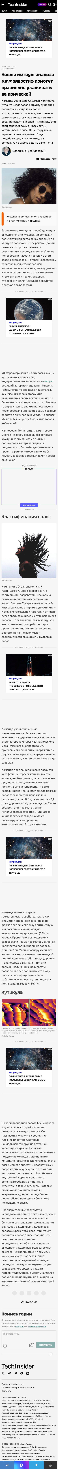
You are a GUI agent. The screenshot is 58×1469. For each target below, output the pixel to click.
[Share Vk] (7, 1465)
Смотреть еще (29, 505)
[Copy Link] (51, 1465)
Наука (13, 66)
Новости (5, 66)
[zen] (21, 1373)
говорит (48, 381)
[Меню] (3, 4)
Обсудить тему (48, 159)
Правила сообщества (12, 1384)
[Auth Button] (54, 4)
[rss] (3, 1373)
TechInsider (17, 4)
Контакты (6, 1391)
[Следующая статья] (29, 1354)
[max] (27, 1373)
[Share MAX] (21, 1465)
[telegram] (15, 1373)
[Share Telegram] (36, 1465)
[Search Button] (50, 4)
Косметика (10, 164)
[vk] (9, 1373)
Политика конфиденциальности (18, 1387)
